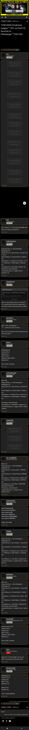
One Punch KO (10, 501)
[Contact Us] (10, 721)
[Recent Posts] (5, 17)
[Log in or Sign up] (21, 728)
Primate (8, 531)
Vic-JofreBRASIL (11, 458)
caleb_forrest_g (11, 241)
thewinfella (9, 420)
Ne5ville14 (9, 318)
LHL (7, 54)
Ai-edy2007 (9, 619)
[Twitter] (3, 721)
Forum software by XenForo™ (8, 718)
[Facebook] (6, 721)
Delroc (8, 342)
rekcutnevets (10, 281)
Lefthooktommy (11, 373)
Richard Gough (10, 668)
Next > (17, 49)
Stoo (7, 649)
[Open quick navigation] (27, 21)
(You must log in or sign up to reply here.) (18, 701)
